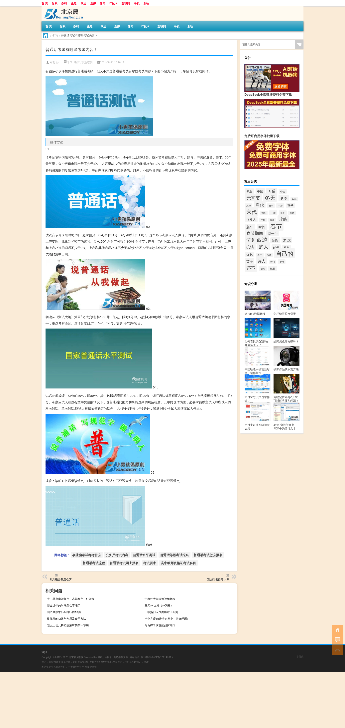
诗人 (262, 261)
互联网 (126, 3)
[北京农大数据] (62, 8)
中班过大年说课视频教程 (160, 599)
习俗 (272, 190)
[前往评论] (336, 639)
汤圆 (275, 240)
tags (44, 652)
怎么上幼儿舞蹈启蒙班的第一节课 (68, 625)
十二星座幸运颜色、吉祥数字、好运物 (70, 599)
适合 (262, 268)
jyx (57, 62)
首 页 (45, 3)
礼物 (286, 247)
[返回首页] (336, 629)
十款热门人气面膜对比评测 (161, 612)
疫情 (250, 246)
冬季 (283, 198)
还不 (251, 267)
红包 (249, 254)
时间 (262, 226)
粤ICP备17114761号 (162, 657)
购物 (146, 3)
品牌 (248, 205)
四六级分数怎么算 (61, 579)
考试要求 (149, 563)
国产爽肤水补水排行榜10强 (64, 612)
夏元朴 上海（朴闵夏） (159, 605)
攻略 (283, 219)
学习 (55, 35)
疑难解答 (146, 657)
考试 (269, 254)
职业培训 (87, 62)
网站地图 (134, 657)
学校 (280, 205)
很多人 (251, 219)
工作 (273, 212)
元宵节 (253, 197)
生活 (74, 3)
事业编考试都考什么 (86, 555)
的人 (263, 246)
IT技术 (113, 3)
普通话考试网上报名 (124, 563)
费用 (282, 261)
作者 (282, 191)
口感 (294, 198)
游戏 (55, 3)
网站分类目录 (104, 657)
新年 (250, 226)
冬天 (270, 197)
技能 (272, 219)
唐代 (260, 205)
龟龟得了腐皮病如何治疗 (160, 625)
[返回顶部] (336, 649)
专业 (249, 191)
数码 (64, 3)
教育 (77, 62)
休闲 (102, 3)
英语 (249, 261)
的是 (276, 247)
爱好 (93, 3)
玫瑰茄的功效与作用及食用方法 (66, 618)
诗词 (272, 261)
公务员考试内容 (117, 555)
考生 (260, 254)
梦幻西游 (256, 239)
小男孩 (299, 656)
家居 (83, 3)
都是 (273, 269)
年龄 (292, 212)
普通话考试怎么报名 (208, 555)
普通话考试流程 (94, 563)
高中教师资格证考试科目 (178, 563)
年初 (282, 212)
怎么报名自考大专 (218, 579)
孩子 (290, 205)
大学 (271, 205)
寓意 (264, 212)
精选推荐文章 (121, 657)
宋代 (251, 211)
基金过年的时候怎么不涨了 (63, 605)
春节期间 (254, 233)
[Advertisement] (120, 700)
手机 (137, 3)
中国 (260, 191)
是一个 (273, 233)
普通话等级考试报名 (174, 555)
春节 (276, 226)
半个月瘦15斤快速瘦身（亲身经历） (167, 618)
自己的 (284, 253)
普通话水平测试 (144, 555)
